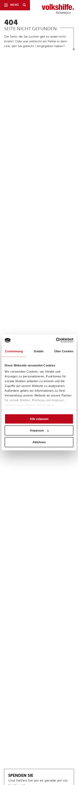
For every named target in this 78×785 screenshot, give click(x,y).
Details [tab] (39, 351)
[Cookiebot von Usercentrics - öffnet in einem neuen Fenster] (56, 340)
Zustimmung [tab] (14, 351)
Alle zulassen (39, 419)
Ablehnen (39, 442)
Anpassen (37, 430)
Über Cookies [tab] (63, 351)
